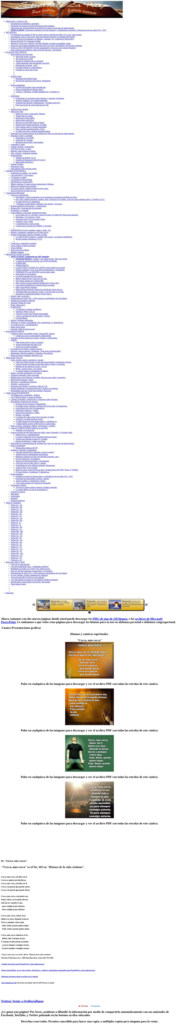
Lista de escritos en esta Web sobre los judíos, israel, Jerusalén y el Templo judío (41, 432)
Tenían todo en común (24, 116)
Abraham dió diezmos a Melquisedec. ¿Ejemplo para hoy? (38, 103)
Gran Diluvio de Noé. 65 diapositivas (30, 408)
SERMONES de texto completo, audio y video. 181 (31, 230)
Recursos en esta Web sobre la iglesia (30, 123)
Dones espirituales (18, 85)
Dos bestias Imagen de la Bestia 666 (29, 281)
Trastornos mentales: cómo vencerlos (25, 375)
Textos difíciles (16, 248)
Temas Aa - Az (16, 505)
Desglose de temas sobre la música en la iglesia (19, 977)
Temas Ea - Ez (16, 514)
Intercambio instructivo (24, 162)
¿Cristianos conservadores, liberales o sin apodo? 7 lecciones (39, 204)
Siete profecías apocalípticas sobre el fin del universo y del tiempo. (36, 50)
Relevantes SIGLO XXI (15, 562)
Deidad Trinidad (17, 164)
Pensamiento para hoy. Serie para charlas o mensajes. (31, 391)
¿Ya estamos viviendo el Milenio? (28, 309)
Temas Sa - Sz (16, 545)
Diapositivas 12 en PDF (25, 138)
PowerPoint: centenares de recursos (24, 402)
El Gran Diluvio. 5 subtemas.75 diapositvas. (32, 472)
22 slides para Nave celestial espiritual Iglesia (33, 131)
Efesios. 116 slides (23, 415)
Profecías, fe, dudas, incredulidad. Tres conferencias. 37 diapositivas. (37, 323)
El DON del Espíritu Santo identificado (31, 87)
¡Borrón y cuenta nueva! (20, 384)
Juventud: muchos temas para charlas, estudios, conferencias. (34, 338)
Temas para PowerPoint (20, 250)
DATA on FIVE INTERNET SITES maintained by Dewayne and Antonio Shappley (43, 48)
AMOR (14, 340)
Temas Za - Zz (16, 560)
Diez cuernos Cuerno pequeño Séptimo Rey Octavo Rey (37, 283)
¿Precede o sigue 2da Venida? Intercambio (32, 314)
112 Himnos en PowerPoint (21, 180)
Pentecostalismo (17, 474)
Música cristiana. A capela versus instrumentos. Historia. (32, 184)
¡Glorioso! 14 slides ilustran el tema (29, 419)
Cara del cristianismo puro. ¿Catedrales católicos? (30, 567)
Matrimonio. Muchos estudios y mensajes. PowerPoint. (32, 353)
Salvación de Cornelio (24, 140)
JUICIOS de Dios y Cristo (21, 149)
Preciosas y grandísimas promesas (24, 382)
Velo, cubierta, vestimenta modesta (24, 153)
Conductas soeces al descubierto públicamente (33, 336)
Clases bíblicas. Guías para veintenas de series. (29, 213)
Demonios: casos (17, 166)
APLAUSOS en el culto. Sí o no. (23, 191)
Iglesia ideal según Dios (25, 120)
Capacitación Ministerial (15, 193)
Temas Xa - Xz (16, 556)
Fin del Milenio (21, 318)
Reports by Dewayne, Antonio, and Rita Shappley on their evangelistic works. (41, 43)
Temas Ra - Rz (16, 542)
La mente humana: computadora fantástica (32, 371)
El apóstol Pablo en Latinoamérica (29, 68)
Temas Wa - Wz (17, 553)
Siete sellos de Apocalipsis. (26, 274)
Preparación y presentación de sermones (26, 208)
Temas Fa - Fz (16, 516)
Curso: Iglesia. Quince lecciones (23, 246)
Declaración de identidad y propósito (25, 24)
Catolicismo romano (18, 485)
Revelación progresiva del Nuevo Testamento (33, 81)
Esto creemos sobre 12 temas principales (31, 127)
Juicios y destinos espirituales (22, 320)
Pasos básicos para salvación (22, 54)
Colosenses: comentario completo (23, 243)
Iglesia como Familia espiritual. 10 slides (31, 125)
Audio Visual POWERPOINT (17, 393)
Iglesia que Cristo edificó (25, 118)
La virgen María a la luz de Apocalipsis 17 (32, 490)
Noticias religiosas (18, 501)
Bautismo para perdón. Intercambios (29, 142)
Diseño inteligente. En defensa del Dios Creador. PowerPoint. (34, 388)
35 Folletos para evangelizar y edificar (25, 395)
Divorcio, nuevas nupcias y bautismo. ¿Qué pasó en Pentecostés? (36, 351)
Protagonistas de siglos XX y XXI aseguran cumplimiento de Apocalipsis (39, 298)
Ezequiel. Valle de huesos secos (23, 329)
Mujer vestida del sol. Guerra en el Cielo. (31, 279)
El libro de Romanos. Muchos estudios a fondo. (29, 235)
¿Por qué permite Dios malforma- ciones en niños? (35, 452)
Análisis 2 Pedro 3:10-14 (25, 312)
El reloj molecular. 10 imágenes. (28, 459)
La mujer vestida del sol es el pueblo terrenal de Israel (36, 437)
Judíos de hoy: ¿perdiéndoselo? (28, 435)
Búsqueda (10, 593)
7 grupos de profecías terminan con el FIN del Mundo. (36, 261)
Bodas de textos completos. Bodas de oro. (27, 355)
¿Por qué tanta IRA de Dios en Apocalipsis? (27, 577)
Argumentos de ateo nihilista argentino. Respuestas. (35, 465)
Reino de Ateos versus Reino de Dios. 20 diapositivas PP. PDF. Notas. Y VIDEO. (47, 470)
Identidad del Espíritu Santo (26, 79)
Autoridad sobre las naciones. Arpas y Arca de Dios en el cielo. (40, 292)
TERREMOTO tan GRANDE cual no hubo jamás (35, 272)
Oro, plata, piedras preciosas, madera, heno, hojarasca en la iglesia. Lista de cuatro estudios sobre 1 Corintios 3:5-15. (60, 199)
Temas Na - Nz (16, 534)
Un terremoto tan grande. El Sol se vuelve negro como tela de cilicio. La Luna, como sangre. (46, 35)
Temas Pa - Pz (16, 538)
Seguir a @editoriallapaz (28, 1001)
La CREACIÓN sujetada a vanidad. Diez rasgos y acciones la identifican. (44, 237)
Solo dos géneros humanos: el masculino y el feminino (31, 571)
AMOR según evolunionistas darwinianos (32, 454)
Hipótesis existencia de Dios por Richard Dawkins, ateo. (37, 457)
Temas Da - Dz (16, 512)
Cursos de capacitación (19, 195)
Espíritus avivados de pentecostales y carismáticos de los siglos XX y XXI (44, 476)
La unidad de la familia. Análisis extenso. (26, 349)
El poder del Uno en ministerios (28, 202)
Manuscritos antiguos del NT (27, 448)
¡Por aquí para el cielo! (24, 59)
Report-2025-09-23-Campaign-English (26, 41)
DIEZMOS (15, 96)
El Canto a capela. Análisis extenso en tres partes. (30, 188)
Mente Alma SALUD (14, 358)
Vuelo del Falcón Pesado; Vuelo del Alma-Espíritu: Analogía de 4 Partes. (44, 362)
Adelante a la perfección (25, 430)
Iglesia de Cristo (17, 112)
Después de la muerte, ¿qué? (27, 65)
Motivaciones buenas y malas (22, 380)
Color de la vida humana (20, 564)
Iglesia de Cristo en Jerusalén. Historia (30, 114)
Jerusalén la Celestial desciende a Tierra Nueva (34, 294)
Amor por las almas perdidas (27, 347)
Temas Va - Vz (16, 551)
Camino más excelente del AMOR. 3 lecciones (34, 226)
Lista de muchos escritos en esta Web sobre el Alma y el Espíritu (40, 364)
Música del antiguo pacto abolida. (24, 186)
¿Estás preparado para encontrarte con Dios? (33, 63)
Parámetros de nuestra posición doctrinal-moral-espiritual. (33, 26)
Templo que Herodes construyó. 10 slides (31, 439)
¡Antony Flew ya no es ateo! (27, 468)
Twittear (6, 1001)
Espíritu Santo (16, 76)
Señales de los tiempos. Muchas (23, 301)
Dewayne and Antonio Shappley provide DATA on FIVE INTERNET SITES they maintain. (46, 46)
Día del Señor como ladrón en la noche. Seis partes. (30, 582)
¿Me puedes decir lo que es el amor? (29, 342)
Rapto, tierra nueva (18, 305)
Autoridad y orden (18, 144)
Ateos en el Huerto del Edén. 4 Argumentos (32, 461)
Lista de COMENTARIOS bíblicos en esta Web (29, 428)
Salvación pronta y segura (25, 57)
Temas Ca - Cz (16, 509)
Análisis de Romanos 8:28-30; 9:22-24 (30, 160)
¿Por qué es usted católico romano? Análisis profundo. (36, 487)
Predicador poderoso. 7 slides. (27, 410)
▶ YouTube (83, 1006)
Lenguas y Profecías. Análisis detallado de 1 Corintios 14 (37, 92)
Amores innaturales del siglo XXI (28, 345)
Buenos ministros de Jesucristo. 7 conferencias (28, 206)
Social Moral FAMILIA (15, 331)
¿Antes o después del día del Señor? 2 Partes (33, 316)
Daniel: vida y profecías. (20, 296)
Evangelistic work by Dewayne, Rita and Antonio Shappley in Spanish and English (43, 37)
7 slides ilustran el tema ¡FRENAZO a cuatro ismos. (36, 424)
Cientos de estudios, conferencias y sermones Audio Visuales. (34, 399)
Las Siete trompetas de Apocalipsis (29, 276)
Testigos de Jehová (18, 492)
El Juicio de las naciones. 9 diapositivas (31, 404)
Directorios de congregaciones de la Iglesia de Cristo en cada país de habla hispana (42, 28)
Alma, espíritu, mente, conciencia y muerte (27, 360)
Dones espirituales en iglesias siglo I (29, 90)
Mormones (15, 494)
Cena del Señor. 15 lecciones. (22, 175)
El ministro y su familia (19, 210)
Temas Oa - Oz (16, 536)
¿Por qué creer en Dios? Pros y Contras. (31, 463)
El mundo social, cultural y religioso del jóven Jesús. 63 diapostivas (41, 406)
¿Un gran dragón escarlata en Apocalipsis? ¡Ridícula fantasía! (34, 580)
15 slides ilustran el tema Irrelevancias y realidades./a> (36, 421)
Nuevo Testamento (18, 446)
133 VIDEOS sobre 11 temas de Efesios (26, 397)
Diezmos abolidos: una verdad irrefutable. (32, 101)
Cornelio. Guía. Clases (24, 221)
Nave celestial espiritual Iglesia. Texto (30, 129)
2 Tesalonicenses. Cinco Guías (27, 224)
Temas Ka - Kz (16, 527)
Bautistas (14, 498)
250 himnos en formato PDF (22, 182)
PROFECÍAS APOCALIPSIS (17, 254)
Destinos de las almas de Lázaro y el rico (31, 366)
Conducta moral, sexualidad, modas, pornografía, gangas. (33, 334)
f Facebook (95, 1006)
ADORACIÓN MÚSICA (16, 171)
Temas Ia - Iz (16, 523)
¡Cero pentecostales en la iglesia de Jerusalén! (33, 483)
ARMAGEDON (22, 265)
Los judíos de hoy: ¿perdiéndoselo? (24, 325)
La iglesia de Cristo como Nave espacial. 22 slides (35, 417)
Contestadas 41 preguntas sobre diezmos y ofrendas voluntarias (40, 98)
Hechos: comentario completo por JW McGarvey (29, 232)
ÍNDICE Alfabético (13, 503)
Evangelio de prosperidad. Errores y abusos (32, 479)
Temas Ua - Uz (16, 549)
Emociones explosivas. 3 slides (27, 413)
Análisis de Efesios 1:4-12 (26, 158)
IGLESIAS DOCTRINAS (16, 52)
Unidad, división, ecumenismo (22, 147)
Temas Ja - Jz (16, 525)
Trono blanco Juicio (18, 584)
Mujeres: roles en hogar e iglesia (23, 151)
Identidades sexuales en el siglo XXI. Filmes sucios (30, 569)
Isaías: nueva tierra (18, 327)
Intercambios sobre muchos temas (24, 169)
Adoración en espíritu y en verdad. (24, 173)
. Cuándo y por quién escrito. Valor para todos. (41, 259)
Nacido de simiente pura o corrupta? (29, 61)
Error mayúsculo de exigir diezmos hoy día (32, 105)
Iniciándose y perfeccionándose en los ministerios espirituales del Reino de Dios (46, 197)
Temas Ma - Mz (17, 531)
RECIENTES (11, 32)
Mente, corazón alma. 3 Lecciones (29, 369)
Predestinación (16, 155)
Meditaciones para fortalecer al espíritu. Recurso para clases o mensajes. (38, 377)
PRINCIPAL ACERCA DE (16, 21)
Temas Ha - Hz (16, 520)
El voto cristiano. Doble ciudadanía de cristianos (29, 575)
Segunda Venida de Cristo (21, 303)
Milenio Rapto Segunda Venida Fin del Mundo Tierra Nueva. (39, 290)
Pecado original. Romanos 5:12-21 (29, 239)
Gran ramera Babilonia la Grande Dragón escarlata (35, 285)
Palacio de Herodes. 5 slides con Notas (30, 441)
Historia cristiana (17, 252)
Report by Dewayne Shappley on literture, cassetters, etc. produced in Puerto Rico (42, 39)
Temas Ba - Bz (16, 507)
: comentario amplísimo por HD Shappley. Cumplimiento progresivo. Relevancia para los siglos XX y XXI (58, 30)
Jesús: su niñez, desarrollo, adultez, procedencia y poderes (33, 426)
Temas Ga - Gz (16, 518)
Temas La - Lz (16, 529)
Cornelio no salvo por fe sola (27, 70)
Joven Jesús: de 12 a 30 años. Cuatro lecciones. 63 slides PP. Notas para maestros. (47, 215)
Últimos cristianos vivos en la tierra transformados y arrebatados (40, 270)
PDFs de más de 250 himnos (110, 618)
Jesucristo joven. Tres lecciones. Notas (30, 219)
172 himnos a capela (18, 177)
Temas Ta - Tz (16, 547)
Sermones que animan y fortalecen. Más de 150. (29, 386)
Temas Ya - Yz (16, 558)
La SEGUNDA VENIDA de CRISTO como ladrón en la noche (40, 268)
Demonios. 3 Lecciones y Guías (28, 217)
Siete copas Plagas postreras (26, 287)
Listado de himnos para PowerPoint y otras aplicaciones (22, 964)
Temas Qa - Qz (16, 540)
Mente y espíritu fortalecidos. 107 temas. (26, 373)
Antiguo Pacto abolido (19, 109)
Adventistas (15, 496)
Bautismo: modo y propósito (22, 136)
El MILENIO (21, 263)
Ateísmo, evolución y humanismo (24, 450)
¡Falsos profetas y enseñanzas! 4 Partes (30, 481)
